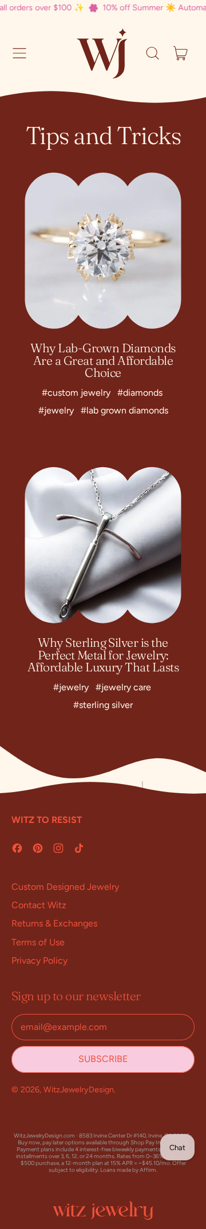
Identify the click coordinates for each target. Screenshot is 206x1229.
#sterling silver (103, 704)
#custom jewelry (76, 392)
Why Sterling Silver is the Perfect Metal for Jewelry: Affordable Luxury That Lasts (103, 654)
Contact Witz (38, 905)
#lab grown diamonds (124, 410)
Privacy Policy (39, 960)
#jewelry (56, 410)
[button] (152, 53)
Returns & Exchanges (54, 923)
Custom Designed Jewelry (65, 886)
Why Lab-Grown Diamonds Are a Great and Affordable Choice (102, 360)
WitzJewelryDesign (78, 1089)
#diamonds (140, 392)
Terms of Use (38, 942)
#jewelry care (123, 687)
